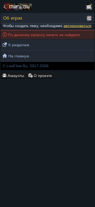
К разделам (18, 45)
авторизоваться (78, 26)
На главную (18, 56)
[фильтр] (89, 18)
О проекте (42, 76)
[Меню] (89, 7)
